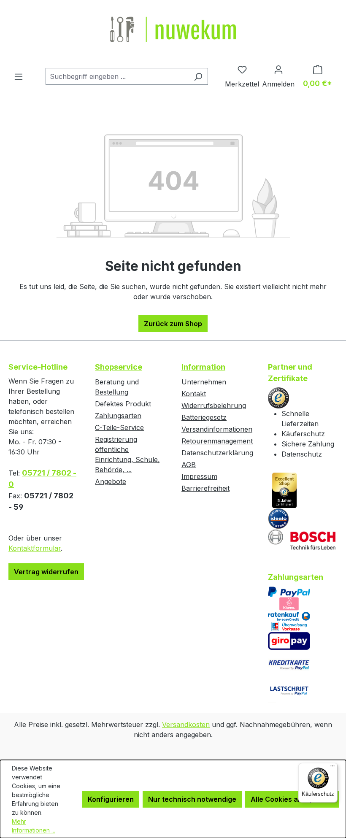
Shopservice (118, 366)
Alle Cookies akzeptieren (292, 799)
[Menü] (18, 76)
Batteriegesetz (204, 417)
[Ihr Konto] (278, 69)
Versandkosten (186, 724)
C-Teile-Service (119, 427)
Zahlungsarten (118, 415)
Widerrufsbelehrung (213, 405)
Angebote (110, 481)
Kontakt (193, 393)
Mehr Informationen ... (33, 826)
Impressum (199, 476)
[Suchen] (198, 76)
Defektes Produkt (123, 404)
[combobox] (117, 76)
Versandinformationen (216, 429)
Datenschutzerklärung (217, 453)
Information (203, 366)
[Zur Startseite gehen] (173, 30)
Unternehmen (203, 382)
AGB (188, 464)
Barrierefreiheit (205, 488)
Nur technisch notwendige (192, 799)
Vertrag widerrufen (46, 572)
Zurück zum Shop (173, 323)
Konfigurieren (111, 799)
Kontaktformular (34, 548)
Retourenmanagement (217, 441)
